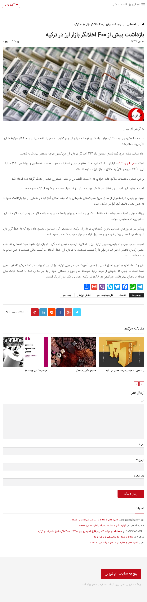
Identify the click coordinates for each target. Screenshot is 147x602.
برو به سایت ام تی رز (121, 574)
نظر (142, 401)
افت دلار (122, 295)
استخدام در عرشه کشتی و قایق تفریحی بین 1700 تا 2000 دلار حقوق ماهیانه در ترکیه (80, 531)
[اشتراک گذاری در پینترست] (35, 312)
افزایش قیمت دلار (105, 295)
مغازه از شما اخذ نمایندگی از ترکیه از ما (113, 537)
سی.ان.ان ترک (126, 163)
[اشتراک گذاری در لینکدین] (43, 312)
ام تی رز (134, 4)
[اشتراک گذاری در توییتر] (77, 312)
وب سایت (139, 476)
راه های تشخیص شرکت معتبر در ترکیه (125, 371)
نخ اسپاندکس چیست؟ (36, 371)
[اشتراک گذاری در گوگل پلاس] (68, 312)
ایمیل (140, 460)
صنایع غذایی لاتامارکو (85, 371)
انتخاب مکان (118, 5)
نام (141, 444)
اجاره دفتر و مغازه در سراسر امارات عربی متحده (94, 520)
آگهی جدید (10, 4)
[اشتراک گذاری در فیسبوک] (60, 312)
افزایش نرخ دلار (84, 295)
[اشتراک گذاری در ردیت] (52, 312)
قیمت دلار (67, 295)
